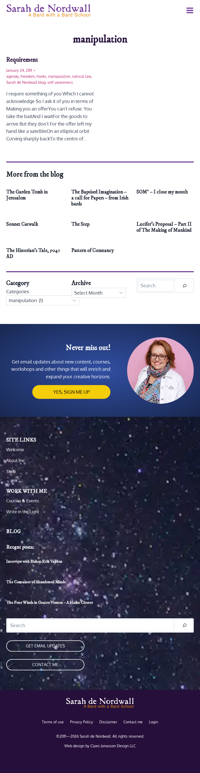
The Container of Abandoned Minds (36, 581)
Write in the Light (22, 511)
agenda (12, 76)
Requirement (22, 60)
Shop (11, 471)
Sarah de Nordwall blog (26, 82)
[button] (71, 392)
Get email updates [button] (45, 645)
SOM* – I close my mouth (162, 192)
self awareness (60, 82)
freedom (28, 76)
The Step (80, 224)
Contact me (45, 664)
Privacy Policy (81, 721)
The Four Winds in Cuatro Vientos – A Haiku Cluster (49, 602)
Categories (17, 291)
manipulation (59, 76)
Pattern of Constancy (92, 251)
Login (153, 721)
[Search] (184, 285)
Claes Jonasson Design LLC (113, 745)
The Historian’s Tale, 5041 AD (33, 253)
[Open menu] (189, 10)
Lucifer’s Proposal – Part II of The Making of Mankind (164, 227)
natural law (81, 76)
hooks (41, 76)
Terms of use (53, 721)
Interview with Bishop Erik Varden (34, 561)
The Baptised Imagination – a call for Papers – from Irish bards (99, 198)
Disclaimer (108, 721)
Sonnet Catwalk (22, 224)
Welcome (15, 449)
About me (15, 460)
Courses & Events (22, 500)
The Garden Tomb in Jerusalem (27, 195)
